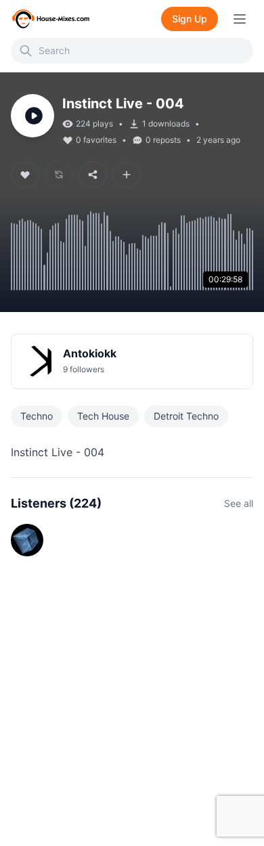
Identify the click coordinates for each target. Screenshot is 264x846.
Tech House (103, 416)
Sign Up (189, 18)
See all (238, 503)
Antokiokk (89, 353)
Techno (36, 416)
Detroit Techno (186, 416)
